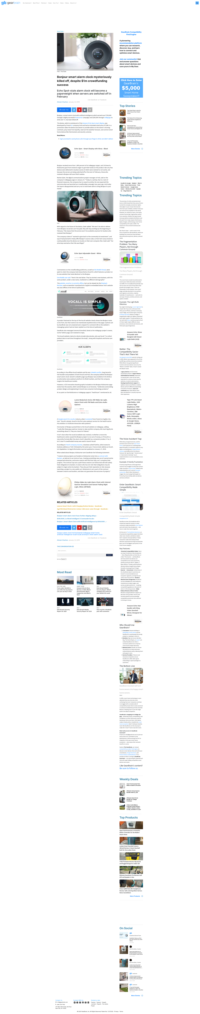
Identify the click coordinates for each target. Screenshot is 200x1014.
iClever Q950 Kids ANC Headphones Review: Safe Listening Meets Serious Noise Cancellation (131, 891)
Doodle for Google (126, 183)
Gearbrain (134, 973)
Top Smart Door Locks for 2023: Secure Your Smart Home (134, 112)
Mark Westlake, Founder (135, 949)
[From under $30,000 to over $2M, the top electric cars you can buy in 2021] (65, 580)
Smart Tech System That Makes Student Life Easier (134, 784)
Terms (121, 1011)
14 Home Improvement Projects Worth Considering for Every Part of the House (134, 134)
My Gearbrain (27, 3)
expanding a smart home (129, 632)
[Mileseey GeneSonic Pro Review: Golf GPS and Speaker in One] (131, 870)
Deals (50, 3)
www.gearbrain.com (124, 518)
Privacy (116, 1011)
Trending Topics (131, 177)
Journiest (93, 1004)
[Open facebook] (77, 1002)
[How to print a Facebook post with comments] (105, 601)
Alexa (128, 320)
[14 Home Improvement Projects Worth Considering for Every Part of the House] (123, 136)
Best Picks (36, 3)
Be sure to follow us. (129, 768)
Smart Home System (130, 185)
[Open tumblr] (85, 1002)
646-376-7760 (61, 1004)
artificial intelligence (64, 534)
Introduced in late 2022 (126, 357)
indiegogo (86, 533)
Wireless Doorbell (130, 189)
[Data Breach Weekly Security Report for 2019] (85, 601)
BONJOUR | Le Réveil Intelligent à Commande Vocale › (76, 519)
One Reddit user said (63, 277)
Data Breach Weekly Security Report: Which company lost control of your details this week (104, 590)
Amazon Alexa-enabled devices (128, 754)
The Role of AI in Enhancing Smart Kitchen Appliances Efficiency (134, 119)
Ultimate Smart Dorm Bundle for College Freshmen (132, 799)
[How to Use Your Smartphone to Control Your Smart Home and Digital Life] (123, 128)
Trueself (104, 1002)
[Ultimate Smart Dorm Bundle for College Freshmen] (122, 800)
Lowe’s (138, 640)
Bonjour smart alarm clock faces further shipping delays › (77, 516)
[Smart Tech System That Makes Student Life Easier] (122, 786)
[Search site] (197, 2)
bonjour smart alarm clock (92, 534)
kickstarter (79, 533)
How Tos (55, 3)
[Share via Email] (84, 110)
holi (73, 533)
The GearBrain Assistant (133, 532)
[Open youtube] (83, 1002)
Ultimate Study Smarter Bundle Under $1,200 (133, 791)
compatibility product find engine (129, 749)
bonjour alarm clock (64, 533)
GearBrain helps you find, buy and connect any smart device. (136, 939)
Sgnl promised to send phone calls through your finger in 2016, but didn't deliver (86, 139)
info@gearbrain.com (62, 1002)
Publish (109, 555)
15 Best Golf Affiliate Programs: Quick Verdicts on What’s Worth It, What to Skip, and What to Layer (134, 807)
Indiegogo (107, 117)
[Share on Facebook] (64, 109)
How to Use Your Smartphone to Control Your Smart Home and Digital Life (134, 127)
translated (88, 419)
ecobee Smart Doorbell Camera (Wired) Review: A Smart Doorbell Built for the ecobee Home (130, 848)
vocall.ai (80, 534)
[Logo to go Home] (11, 3)
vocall (74, 534)
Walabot (134, 183)
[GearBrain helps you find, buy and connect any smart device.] (124, 936)
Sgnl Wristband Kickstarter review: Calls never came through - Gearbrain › (82, 509)
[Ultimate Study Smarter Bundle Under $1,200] (122, 793)
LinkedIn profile (96, 372)
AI (71, 125)
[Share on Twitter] (74, 109)
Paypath (99, 1004)
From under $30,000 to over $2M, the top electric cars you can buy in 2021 (64, 589)
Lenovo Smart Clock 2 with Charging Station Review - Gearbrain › (79, 506)
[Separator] (90, 109)
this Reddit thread (100, 270)
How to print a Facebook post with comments (104, 610)
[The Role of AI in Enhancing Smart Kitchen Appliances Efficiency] (123, 120)
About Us (73, 3)
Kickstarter (78, 117)
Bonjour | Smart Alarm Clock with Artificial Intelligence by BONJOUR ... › (82, 521)
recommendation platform (131, 43)
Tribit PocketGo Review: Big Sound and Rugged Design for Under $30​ (130, 862)
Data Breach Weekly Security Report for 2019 (84, 610)
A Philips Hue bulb (124, 314)
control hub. (132, 468)
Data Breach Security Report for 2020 (63, 610)
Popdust (93, 1002)
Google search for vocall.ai (67, 419)
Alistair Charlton (62, 102)
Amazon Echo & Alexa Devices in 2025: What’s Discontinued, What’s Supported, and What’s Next (84, 591)
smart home (95, 533)
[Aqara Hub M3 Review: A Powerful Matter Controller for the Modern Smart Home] (131, 825)
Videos (67, 3)
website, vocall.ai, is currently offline (72, 283)
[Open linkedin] (88, 1002)
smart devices (139, 525)
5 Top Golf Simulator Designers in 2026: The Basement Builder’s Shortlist (134, 142)
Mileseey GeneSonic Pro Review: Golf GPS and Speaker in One (131, 876)
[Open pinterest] (80, 1002)
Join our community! (128, 59)
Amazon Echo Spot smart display (93, 123)
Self (98, 586)
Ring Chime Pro (128, 191)
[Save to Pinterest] (79, 109)
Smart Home (60, 31)
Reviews (43, 3)
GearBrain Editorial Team (135, 935)
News (62, 3)
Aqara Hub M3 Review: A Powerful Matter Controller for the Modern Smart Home (130, 832)
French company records (74, 445)
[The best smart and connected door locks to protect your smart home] (123, 113)
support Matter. (136, 373)
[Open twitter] (74, 1002)
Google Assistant (131, 753)
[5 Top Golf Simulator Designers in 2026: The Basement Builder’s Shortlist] (123, 143)
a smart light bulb (137, 307)
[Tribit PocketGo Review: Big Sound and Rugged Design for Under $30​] (131, 856)
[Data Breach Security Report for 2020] (65, 601)
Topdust (98, 1002)
